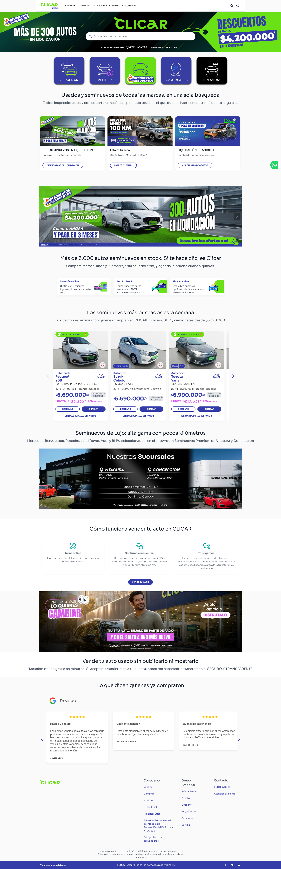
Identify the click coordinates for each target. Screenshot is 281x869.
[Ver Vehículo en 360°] (101, 376)
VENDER (85, 5)
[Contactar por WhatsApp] (274, 165)
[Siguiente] (237, 216)
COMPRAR (69, 5)
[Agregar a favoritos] (103, 365)
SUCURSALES (129, 5)
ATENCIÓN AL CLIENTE (106, 5)
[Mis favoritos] (238, 6)
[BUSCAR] (231, 6)
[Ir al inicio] (49, 5)
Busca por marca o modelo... (112, 36)
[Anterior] (44, 216)
